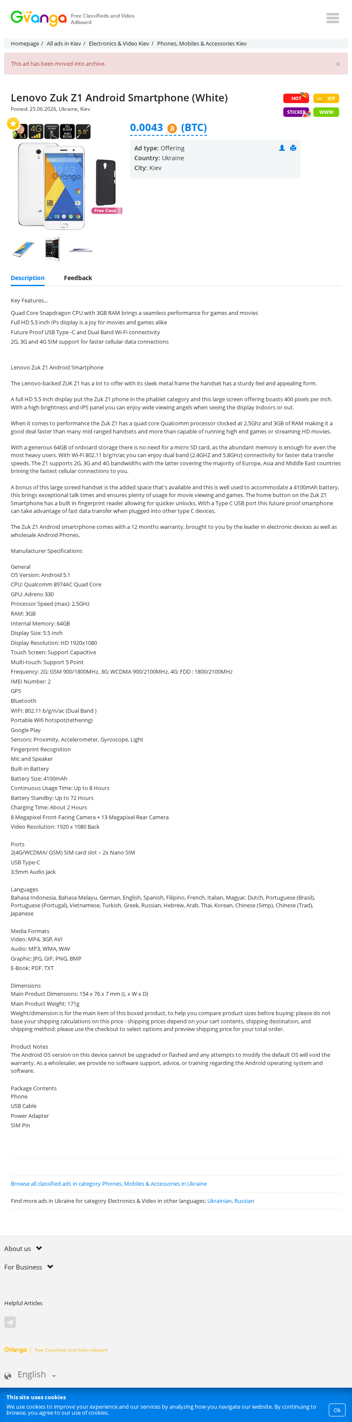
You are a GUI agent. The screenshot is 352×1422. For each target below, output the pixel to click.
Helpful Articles (23, 1303)
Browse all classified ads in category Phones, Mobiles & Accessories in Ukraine (109, 1183)
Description (28, 278)
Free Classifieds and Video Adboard (71, 1350)
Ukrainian (219, 1201)
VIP (331, 98)
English (31, 1374)
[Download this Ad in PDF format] (293, 148)
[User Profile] (282, 148)
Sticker (296, 112)
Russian (244, 1201)
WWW (326, 112)
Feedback (78, 278)
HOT (296, 98)
